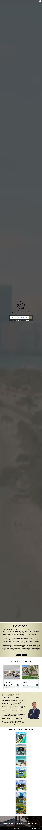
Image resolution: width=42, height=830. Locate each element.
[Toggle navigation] (40, 1)
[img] (32, 829)
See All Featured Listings (33, 690)
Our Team (18, 654)
